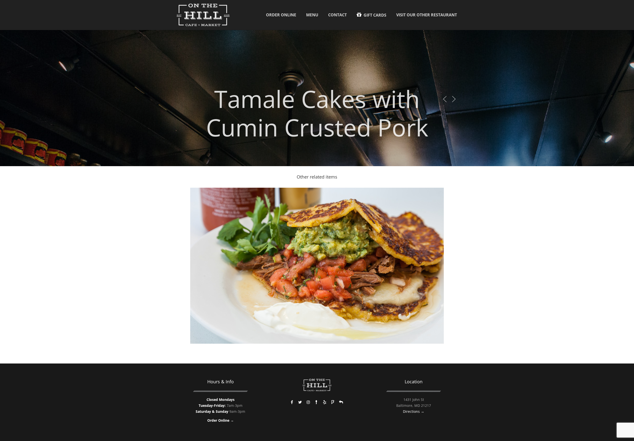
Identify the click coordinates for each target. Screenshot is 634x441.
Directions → (413, 411)
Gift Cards (374, 15)
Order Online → (220, 420)
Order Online (281, 15)
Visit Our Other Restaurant (426, 15)
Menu (312, 15)
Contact (337, 15)
